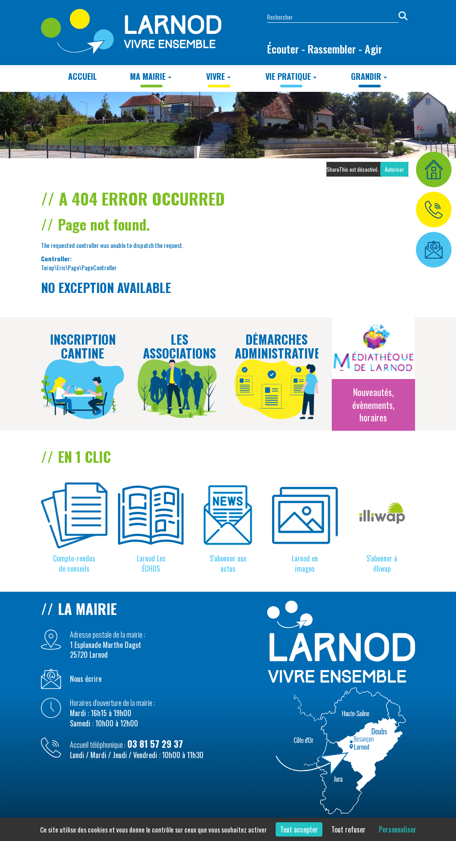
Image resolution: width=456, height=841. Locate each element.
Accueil (82, 76)
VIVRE (215, 76)
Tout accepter (299, 829)
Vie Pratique (288, 76)
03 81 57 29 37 (155, 743)
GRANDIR (366, 76)
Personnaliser (397, 829)
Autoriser (394, 169)
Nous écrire (86, 679)
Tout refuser (348, 829)
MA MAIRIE (148, 76)
